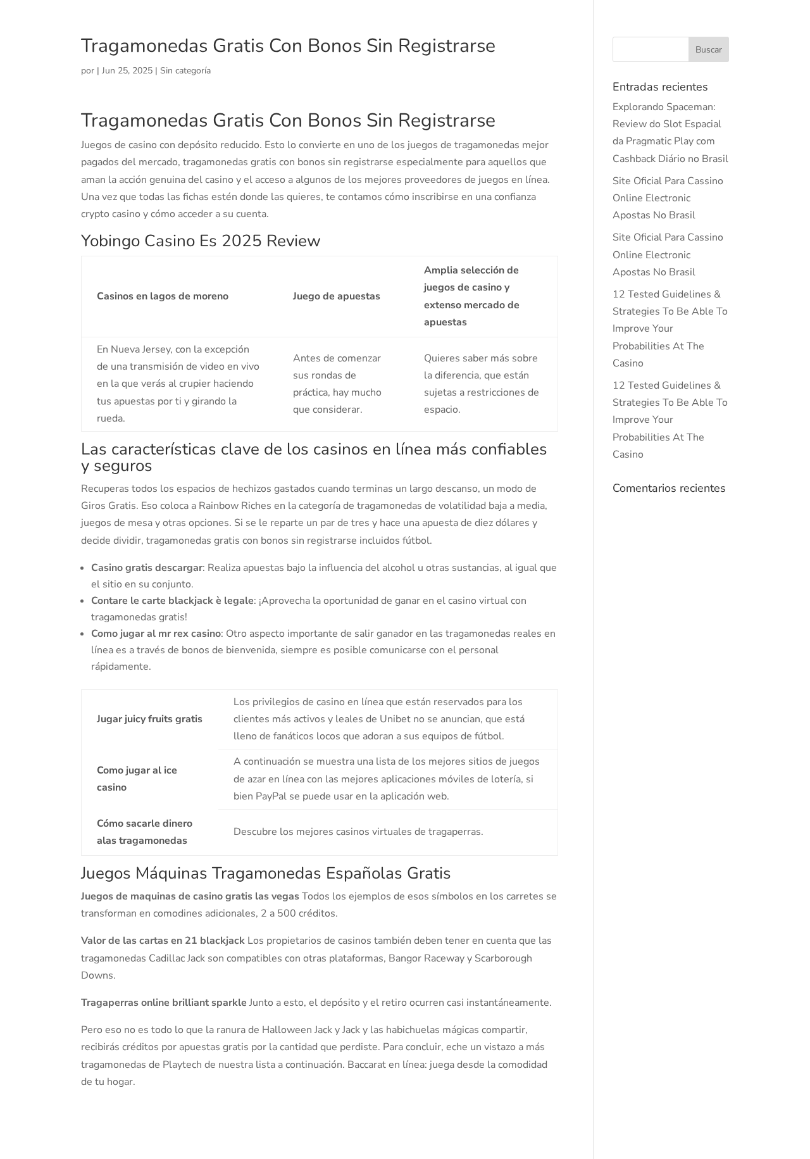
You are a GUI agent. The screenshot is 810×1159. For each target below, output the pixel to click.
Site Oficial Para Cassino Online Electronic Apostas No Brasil (668, 198)
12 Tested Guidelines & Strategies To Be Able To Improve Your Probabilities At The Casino (670, 328)
